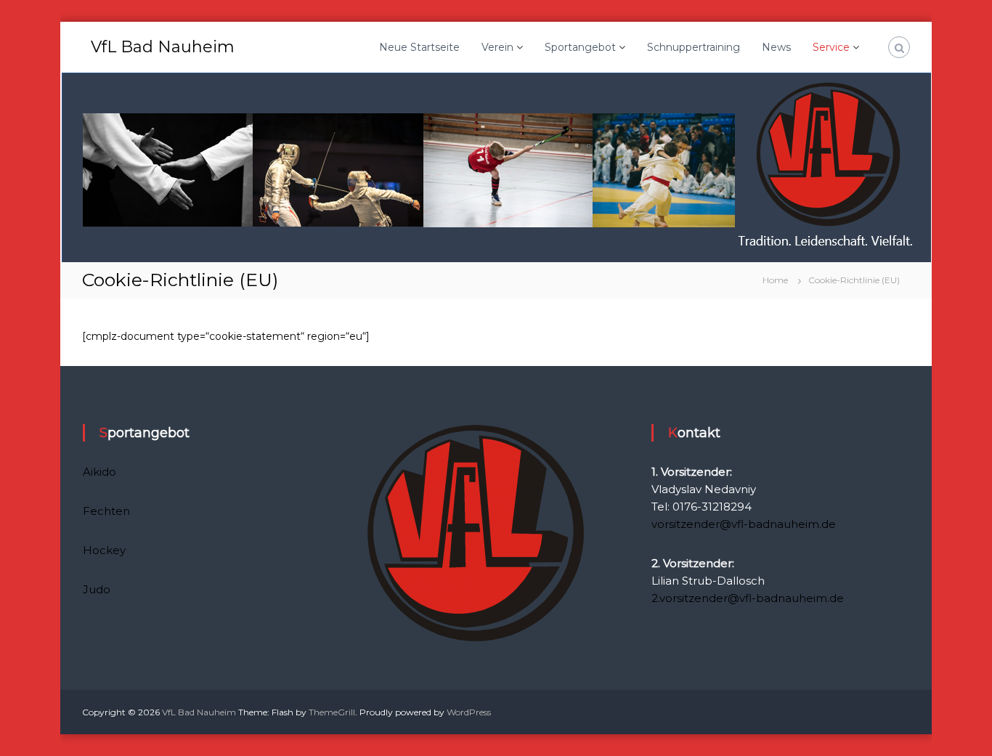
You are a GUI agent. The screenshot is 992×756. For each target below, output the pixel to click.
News (776, 47)
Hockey (104, 550)
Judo (96, 589)
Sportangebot (580, 47)
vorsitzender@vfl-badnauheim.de (743, 524)
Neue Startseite (419, 47)
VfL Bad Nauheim (163, 47)
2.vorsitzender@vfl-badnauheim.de (747, 598)
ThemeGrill (332, 712)
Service (831, 47)
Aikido (99, 472)
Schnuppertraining (693, 47)
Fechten (106, 511)
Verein (497, 47)
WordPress (469, 712)
